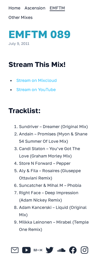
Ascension (35, 7)
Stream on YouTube (36, 89)
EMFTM (57, 7)
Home (14, 7)
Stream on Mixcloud (36, 80)
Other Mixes (20, 17)
